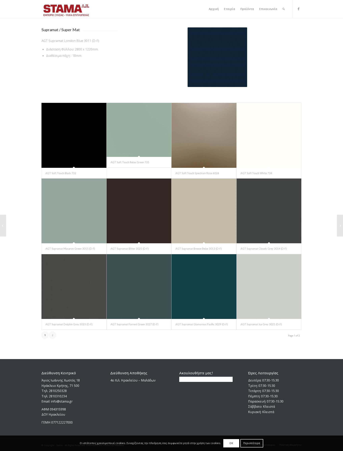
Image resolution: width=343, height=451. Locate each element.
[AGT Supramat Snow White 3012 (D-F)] (3, 226)
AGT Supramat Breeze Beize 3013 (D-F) (198, 248)
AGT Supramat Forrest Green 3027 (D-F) (134, 324)
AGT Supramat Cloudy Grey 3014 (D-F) (264, 248)
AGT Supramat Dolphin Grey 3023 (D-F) (68, 324)
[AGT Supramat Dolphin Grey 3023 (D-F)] (73, 286)
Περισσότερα (251, 443)
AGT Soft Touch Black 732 (60, 173)
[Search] (283, 9)
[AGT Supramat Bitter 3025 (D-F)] (139, 211)
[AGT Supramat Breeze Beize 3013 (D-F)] (204, 211)
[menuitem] (213, 9)
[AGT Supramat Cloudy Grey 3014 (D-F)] (269, 211)
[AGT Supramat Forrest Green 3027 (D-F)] (139, 286)
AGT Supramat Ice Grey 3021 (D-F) (261, 324)
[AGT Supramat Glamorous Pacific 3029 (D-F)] (204, 286)
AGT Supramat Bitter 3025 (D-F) (130, 248)
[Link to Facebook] (299, 9)
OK (231, 443)
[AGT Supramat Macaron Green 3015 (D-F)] (73, 211)
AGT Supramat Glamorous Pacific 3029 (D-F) (201, 324)
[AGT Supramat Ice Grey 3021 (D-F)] (269, 286)
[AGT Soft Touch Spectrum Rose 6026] (204, 135)
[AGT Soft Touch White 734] (269, 135)
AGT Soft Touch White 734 (256, 173)
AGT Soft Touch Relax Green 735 (130, 162)
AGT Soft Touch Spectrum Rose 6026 (197, 173)
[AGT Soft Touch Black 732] (73, 135)
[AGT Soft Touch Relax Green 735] (139, 130)
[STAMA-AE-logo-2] (66, 9)
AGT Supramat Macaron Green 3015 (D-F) (70, 248)
